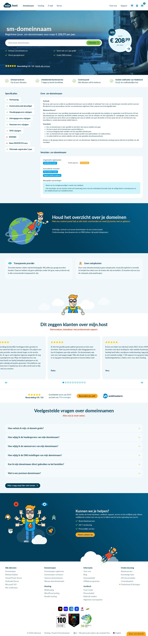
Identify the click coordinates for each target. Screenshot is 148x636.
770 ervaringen (65, 397)
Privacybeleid (88, 593)
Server (59, 6)
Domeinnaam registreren (54, 571)
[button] (132, 5)
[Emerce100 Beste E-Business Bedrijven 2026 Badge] (61, 620)
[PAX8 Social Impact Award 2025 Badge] (73, 620)
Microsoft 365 (11, 584)
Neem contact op (85, 534)
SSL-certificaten (11, 588)
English (118, 633)
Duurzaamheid (89, 578)
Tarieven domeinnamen (53, 578)
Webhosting (49, 590)
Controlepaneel (127, 581)
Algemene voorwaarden (92, 600)
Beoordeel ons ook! (87, 396)
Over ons (113, 6)
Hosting (41, 6)
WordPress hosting (51, 593)
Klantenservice (127, 571)
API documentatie (128, 578)
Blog (85, 574)
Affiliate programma (91, 581)
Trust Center (88, 590)
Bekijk (117, 82)
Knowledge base (127, 574)
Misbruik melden (90, 596)
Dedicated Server (12, 581)
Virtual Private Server (13, 578)
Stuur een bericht (136, 634)
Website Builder (11, 574)
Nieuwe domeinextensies (54, 581)
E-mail (50, 6)
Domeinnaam (28, 6)
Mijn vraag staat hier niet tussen (21, 485)
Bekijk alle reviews (42, 66)
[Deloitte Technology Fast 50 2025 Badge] (86, 620)
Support (124, 6)
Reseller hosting (50, 596)
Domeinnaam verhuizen (53, 574)
